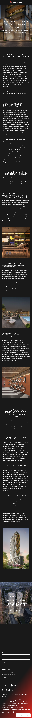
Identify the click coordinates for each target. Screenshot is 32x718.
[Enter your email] (28, 678)
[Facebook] (2, 690)
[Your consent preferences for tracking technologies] (23, 715)
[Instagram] (6, 690)
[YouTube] (9, 690)
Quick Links (6, 652)
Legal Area (6, 662)
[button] (16, 610)
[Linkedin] (13, 690)
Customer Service (9, 657)
